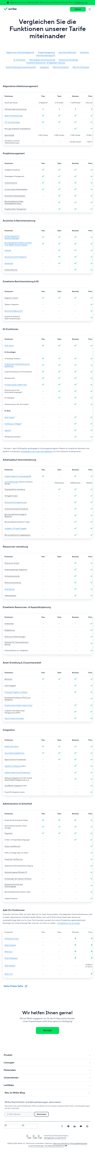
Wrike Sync (9, 952)
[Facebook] (68, 1126)
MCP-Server (9, 346)
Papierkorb (8, 833)
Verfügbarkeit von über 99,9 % (55, 1138)
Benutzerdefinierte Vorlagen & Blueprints (15, 515)
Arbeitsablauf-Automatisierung (42, 60)
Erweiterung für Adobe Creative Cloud (18, 705)
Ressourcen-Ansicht (12, 563)
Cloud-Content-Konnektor (14, 718)
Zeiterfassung (9, 589)
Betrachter (8, 679)
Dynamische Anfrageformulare (16, 502)
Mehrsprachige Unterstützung (15, 109)
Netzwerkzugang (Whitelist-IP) (16, 872)
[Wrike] (11, 9)
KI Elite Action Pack (12, 939)
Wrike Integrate (10, 945)
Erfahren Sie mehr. (81, 2)
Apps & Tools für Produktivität (15, 760)
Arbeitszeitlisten (10, 596)
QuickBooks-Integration (13, 786)
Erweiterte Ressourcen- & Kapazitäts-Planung (46, 63)
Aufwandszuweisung (12, 576)
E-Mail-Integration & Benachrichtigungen (12, 237)
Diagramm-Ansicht (11, 298)
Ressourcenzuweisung (13, 583)
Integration (44, 67)
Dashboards (9, 263)
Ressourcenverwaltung (68, 60)
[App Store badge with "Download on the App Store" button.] (12, 1126)
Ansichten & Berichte (67, 52)
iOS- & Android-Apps (12, 122)
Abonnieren (41, 1114)
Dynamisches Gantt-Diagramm (16, 257)
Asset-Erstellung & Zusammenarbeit (21, 67)
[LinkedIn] (74, 1126)
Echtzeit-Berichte (11, 270)
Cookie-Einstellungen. (36, 1146)
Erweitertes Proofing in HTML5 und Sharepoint (17, 699)
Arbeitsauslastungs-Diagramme (16, 570)
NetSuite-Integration (12, 778)
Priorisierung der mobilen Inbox (16, 385)
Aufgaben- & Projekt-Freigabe (15, 528)
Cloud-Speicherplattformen (14, 753)
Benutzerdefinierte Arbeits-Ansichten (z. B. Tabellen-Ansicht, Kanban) (18, 244)
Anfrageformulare (11, 496)
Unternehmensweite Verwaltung (16, 509)
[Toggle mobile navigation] (90, 9)
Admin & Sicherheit (61, 67)
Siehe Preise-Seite (14, 986)
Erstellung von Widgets (13, 424)
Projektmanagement (46, 52)
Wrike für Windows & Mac (14, 116)
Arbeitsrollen (9, 624)
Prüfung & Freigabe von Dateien (16, 692)
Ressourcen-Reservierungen (15, 637)
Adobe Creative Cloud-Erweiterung (17, 773)
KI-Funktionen (19, 60)
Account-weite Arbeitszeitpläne (16, 189)
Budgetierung (9, 630)
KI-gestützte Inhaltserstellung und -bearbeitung (17, 365)
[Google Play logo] (30, 1126)
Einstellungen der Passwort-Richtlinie (18, 879)
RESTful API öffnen (12, 747)
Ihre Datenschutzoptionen (54, 1146)
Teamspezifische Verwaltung (15, 489)
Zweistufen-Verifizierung (13, 859)
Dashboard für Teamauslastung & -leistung (17, 643)
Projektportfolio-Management (15, 209)
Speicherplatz (9, 135)
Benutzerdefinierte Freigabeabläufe (17, 535)
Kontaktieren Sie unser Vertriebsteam (36, 451)
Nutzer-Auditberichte (12, 846)
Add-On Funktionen (81, 67)
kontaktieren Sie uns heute (68, 923)
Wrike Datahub (10, 966)
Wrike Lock (9, 974)
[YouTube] (80, 1126)
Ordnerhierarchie (11, 183)
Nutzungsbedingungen (78, 1143)
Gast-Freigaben (10, 686)
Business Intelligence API (14, 311)
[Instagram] (87, 1126)
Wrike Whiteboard (11, 958)
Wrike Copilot (9, 417)
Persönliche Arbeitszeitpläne (15, 196)
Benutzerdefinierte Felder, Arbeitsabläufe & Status (14, 202)
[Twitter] (62, 1126)
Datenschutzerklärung (61, 1143)
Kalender (8, 250)
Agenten (8, 430)
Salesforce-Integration (13, 766)
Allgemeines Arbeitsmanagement (20, 52)
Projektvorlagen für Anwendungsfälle (18, 476)
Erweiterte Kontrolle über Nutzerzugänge (14, 885)
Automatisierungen (11, 482)
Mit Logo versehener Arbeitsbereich (18, 129)
